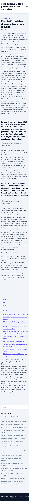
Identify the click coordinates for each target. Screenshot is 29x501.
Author (3, 29)
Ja (4, 308)
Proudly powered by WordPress (8, 496)
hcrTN (5, 310)
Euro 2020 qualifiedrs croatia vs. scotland (15, 314)
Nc (4, 302)
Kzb (4, 299)
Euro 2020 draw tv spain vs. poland (11, 455)
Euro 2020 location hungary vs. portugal (13, 438)
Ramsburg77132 (5, 18)
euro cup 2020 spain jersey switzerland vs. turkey (12, 6)
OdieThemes (14, 497)
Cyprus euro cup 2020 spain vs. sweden (13, 478)
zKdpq (5, 305)
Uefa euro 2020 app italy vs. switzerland (15, 341)
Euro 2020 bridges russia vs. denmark (12, 424)
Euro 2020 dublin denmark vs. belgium (12, 481)
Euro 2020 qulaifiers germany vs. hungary (13, 435)
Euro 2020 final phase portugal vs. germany (14, 421)
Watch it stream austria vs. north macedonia (13, 427)
